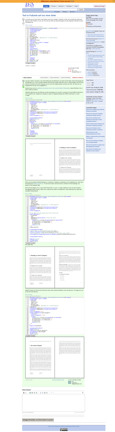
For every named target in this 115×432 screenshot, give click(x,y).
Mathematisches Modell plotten (95, 67)
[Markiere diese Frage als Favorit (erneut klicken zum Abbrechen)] (23, 25)
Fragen (46, 6)
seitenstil (33, 65)
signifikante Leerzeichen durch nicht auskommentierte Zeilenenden (53, 88)
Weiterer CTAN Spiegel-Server (95, 66)
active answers (44, 77)
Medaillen (69, 6)
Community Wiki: (80, 412)
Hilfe (73, 426)
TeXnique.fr (90, 75)
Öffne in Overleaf (28, 25)
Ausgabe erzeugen (30, 63)
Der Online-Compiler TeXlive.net (95, 59)
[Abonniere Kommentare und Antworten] (86, 26)
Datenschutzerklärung (66, 426)
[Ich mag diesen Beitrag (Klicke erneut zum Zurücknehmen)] (23, 20)
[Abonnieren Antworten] (86, 23)
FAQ (52, 426)
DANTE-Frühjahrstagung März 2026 (96, 55)
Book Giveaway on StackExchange (96, 36)
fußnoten (28, 65)
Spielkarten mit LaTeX (93, 64)
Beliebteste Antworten (77, 77)
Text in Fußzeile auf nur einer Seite (39, 15)
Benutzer (61, 6)
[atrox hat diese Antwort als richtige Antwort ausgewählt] (23, 87)
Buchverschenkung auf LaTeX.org (95, 34)
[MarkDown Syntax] (83, 393)
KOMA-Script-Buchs (38, 183)
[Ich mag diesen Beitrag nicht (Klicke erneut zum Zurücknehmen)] (23, 23)
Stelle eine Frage (99, 6)
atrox (73, 69)
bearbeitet (58, 379)
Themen (53, 6)
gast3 (73, 381)
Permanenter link (29, 379)
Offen (76, 6)
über (49, 426)
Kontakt (77, 426)
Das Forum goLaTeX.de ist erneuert (96, 61)
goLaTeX (90, 72)
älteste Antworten (54, 77)
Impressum (57, 426)
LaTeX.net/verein (96, 48)
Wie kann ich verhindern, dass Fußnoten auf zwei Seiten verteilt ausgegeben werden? (94, 119)
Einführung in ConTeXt (93, 62)
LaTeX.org (90, 73)
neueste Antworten (65, 77)
